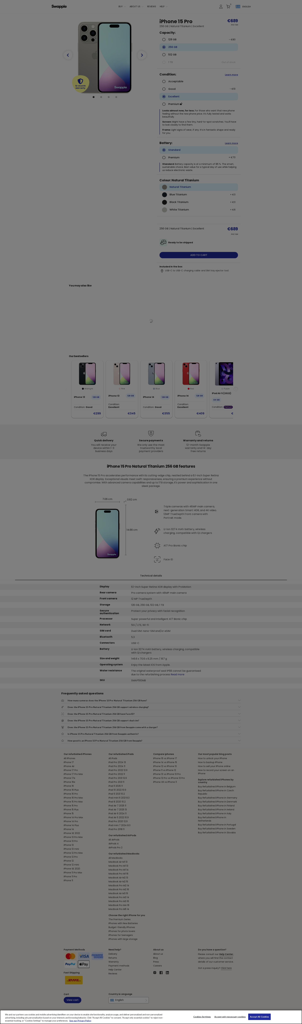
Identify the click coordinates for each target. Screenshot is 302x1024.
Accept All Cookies (259, 1016)
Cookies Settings (202, 1016)
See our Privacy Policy (80, 1020)
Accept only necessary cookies (230, 1016)
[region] (151, 1017)
